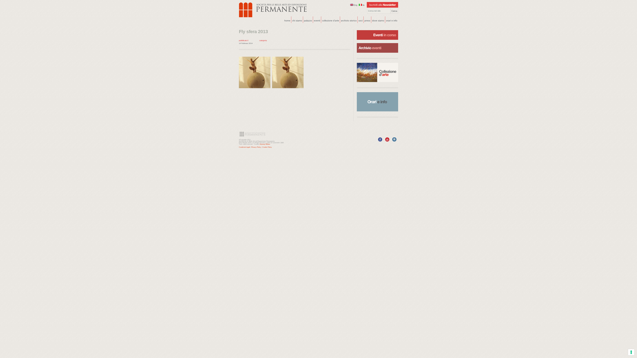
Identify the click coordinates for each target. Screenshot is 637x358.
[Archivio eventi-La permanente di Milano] (377, 43)
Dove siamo (377, 20)
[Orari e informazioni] (377, 101)
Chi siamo (296, 20)
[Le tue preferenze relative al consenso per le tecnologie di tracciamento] (631, 352)
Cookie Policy (267, 147)
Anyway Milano (265, 144)
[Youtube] (387, 141)
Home (287, 20)
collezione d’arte (330, 20)
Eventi (316, 20)
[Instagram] (394, 141)
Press (367, 20)
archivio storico (349, 20)
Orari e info (391, 20)
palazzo (307, 20)
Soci (360, 20)
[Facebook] (380, 141)
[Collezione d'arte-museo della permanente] (377, 72)
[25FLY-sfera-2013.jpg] (255, 89)
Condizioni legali (244, 147)
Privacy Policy (256, 147)
